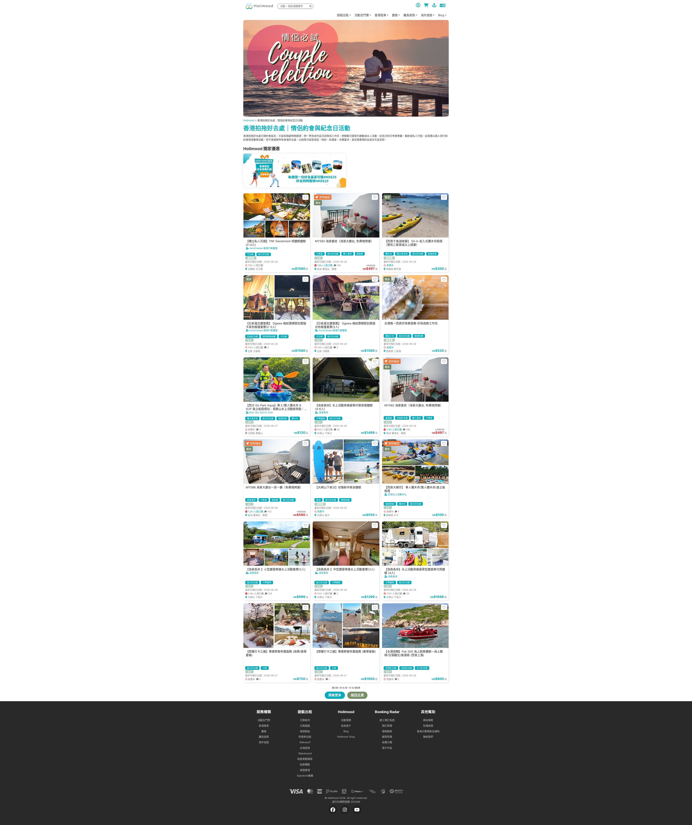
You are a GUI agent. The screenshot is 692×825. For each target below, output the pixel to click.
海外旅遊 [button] (426, 15)
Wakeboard (305, 753)
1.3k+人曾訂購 (398, 429)
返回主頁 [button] (357, 695)
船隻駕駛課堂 (304, 758)
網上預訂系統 (387, 720)
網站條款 (428, 720)
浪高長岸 (323, 412)
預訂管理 (387, 725)
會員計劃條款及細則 (428, 731)
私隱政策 (428, 725)
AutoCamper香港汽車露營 (263, 248)
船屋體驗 (305, 764)
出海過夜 (305, 747)
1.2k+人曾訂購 (259, 511)
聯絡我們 (428, 736)
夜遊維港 (305, 769)
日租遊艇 (305, 725)
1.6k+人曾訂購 (328, 265)
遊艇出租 (343, 15)
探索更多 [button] (334, 695)
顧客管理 (387, 736)
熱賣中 (389, 265)
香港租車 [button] (380, 15)
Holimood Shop (346, 736)
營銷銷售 (387, 731)
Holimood (248, 120)
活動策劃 (346, 720)
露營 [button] (395, 15)
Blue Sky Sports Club (261, 412)
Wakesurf (305, 742)
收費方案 (387, 742)
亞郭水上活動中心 (397, 494)
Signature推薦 (305, 775)
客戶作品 (387, 747)
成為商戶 (346, 725)
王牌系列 (305, 720)
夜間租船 (305, 731)
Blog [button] (441, 15)
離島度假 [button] (409, 15)
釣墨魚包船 (305, 736)
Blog (346, 731)
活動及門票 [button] (361, 15)
